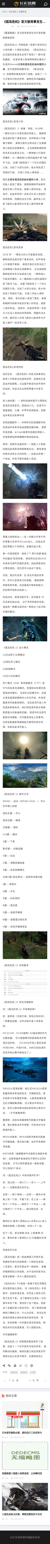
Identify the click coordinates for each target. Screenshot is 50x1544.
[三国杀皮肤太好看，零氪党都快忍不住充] (25, 1510)
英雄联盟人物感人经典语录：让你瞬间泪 (22, 1473)
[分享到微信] (8, 1365)
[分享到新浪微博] (19, 1365)
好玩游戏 (13, 12)
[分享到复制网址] (25, 1365)
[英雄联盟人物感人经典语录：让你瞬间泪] (25, 1469)
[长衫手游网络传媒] (25, 4)
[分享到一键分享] (30, 1365)
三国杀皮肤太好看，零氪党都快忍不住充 (22, 1514)
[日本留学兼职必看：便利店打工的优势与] (25, 1428)
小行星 (32, 1372)
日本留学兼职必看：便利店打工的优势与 (22, 1432)
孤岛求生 (24, 1372)
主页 (4, 12)
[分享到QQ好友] (14, 1365)
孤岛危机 (10, 33)
